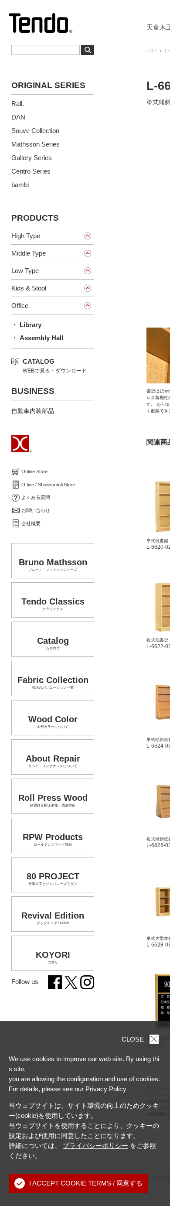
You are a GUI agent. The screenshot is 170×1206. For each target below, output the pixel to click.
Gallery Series (31, 157)
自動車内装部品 (32, 410)
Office (19, 305)
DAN (18, 117)
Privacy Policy (105, 1089)
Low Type (25, 270)
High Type (25, 235)
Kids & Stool (28, 288)
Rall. (17, 103)
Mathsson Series (35, 144)
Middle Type (28, 253)
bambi (20, 184)
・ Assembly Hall (37, 338)
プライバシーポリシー (95, 1145)
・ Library (26, 324)
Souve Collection (35, 130)
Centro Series (31, 171)
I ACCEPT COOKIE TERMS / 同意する (86, 1183)
